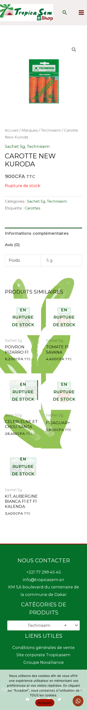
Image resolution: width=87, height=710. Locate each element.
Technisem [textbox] (46, 625)
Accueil (11, 130)
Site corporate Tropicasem (43, 654)
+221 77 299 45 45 (43, 572)
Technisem (51, 130)
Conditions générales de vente (43, 647)
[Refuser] (81, 689)
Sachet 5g (15, 146)
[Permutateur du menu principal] (81, 12)
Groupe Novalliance (43, 662)
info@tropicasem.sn (43, 579)
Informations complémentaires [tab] (37, 233)
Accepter (45, 703)
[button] (65, 12)
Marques (30, 130)
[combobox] (43, 625)
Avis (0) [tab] (12, 244)
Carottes (32, 208)
